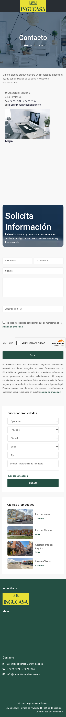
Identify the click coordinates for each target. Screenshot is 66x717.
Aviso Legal (12, 708)
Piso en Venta (42, 514)
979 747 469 (29, 100)
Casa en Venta (43, 561)
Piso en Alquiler (44, 530)
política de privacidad (13, 327)
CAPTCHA (8, 343)
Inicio (29, 45)
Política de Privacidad (30, 708)
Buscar (33, 483)
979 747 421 (14, 100)
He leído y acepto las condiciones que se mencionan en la (32, 325)
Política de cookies (52, 708)
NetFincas (58, 711)
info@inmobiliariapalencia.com (24, 104)
